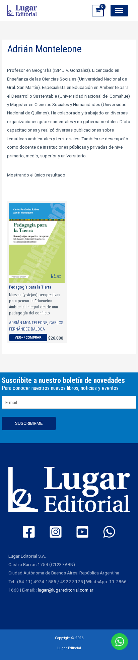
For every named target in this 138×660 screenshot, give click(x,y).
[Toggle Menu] (119, 10)
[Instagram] (55, 532)
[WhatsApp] (109, 532)
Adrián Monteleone (28, 322)
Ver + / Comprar (28, 337)
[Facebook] (29, 532)
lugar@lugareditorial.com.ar (65, 590)
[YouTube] (82, 532)
